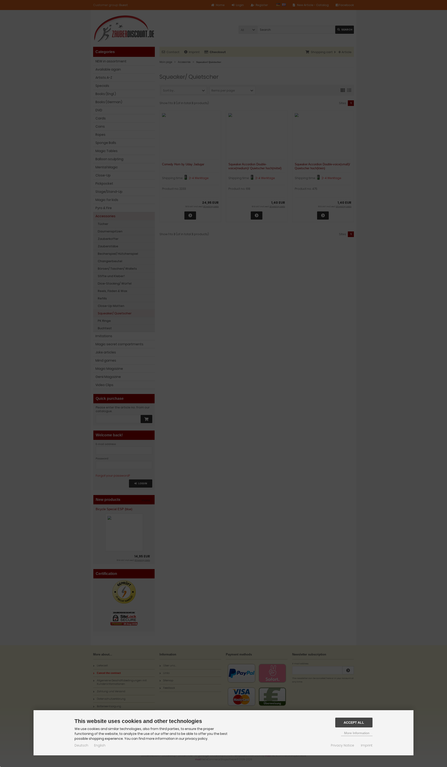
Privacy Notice (342, 745)
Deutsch (81, 745)
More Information (356, 733)
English (99, 745)
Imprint (366, 745)
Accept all (354, 722)
